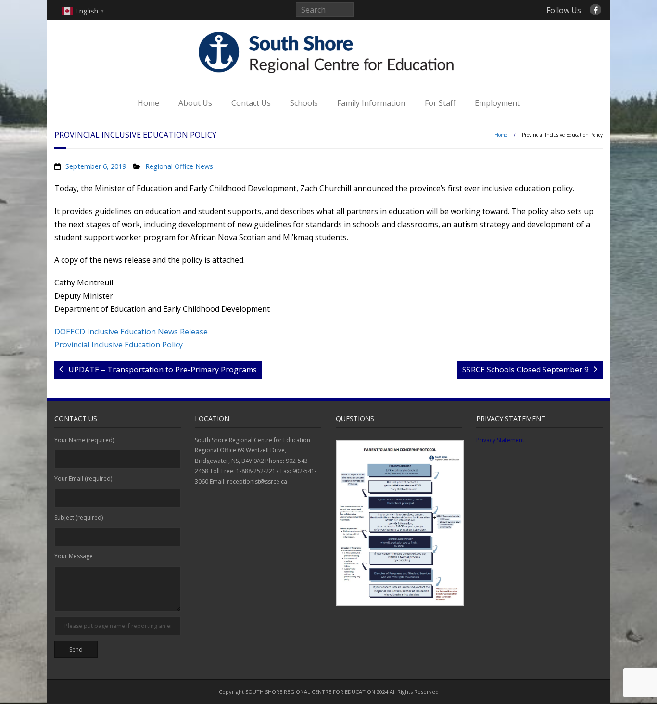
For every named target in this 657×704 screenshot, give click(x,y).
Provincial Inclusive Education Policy (118, 344)
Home (148, 103)
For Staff (440, 103)
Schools (304, 103)
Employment (497, 103)
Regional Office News (179, 166)
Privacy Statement (500, 440)
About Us (195, 103)
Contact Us (251, 103)
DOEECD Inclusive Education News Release (131, 331)
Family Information (371, 103)
